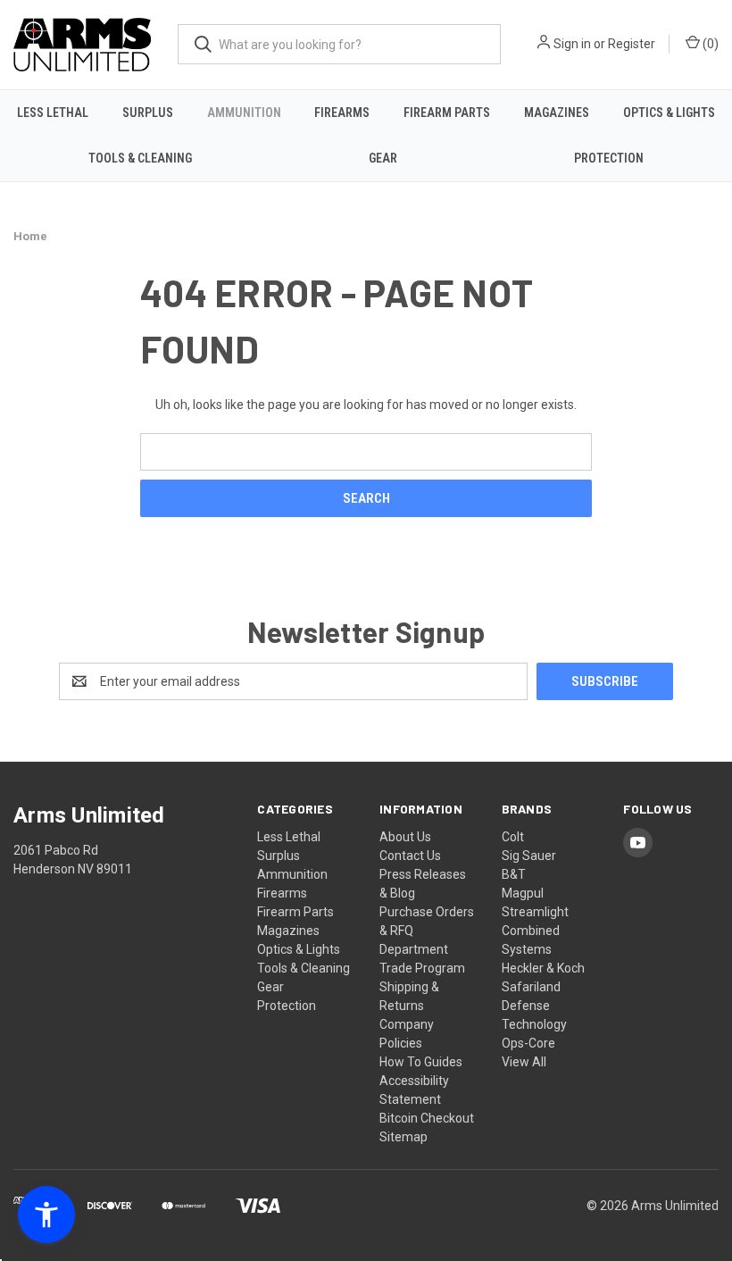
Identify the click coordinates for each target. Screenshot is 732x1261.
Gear (383, 158)
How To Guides (420, 1062)
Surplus (147, 112)
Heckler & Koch (543, 968)
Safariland (531, 987)
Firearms (342, 112)
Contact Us (410, 855)
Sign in (572, 44)
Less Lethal (52, 112)
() (709, 44)
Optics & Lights (669, 112)
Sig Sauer (529, 855)
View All (524, 1062)
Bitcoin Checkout (426, 1118)
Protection (609, 158)
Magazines (556, 112)
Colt (513, 837)
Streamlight (535, 912)
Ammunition (244, 112)
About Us (405, 837)
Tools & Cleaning (140, 158)
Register (631, 44)
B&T (514, 874)
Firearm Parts (446, 112)
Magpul (523, 893)
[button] (46, 1214)
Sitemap (403, 1137)
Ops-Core (528, 1043)
